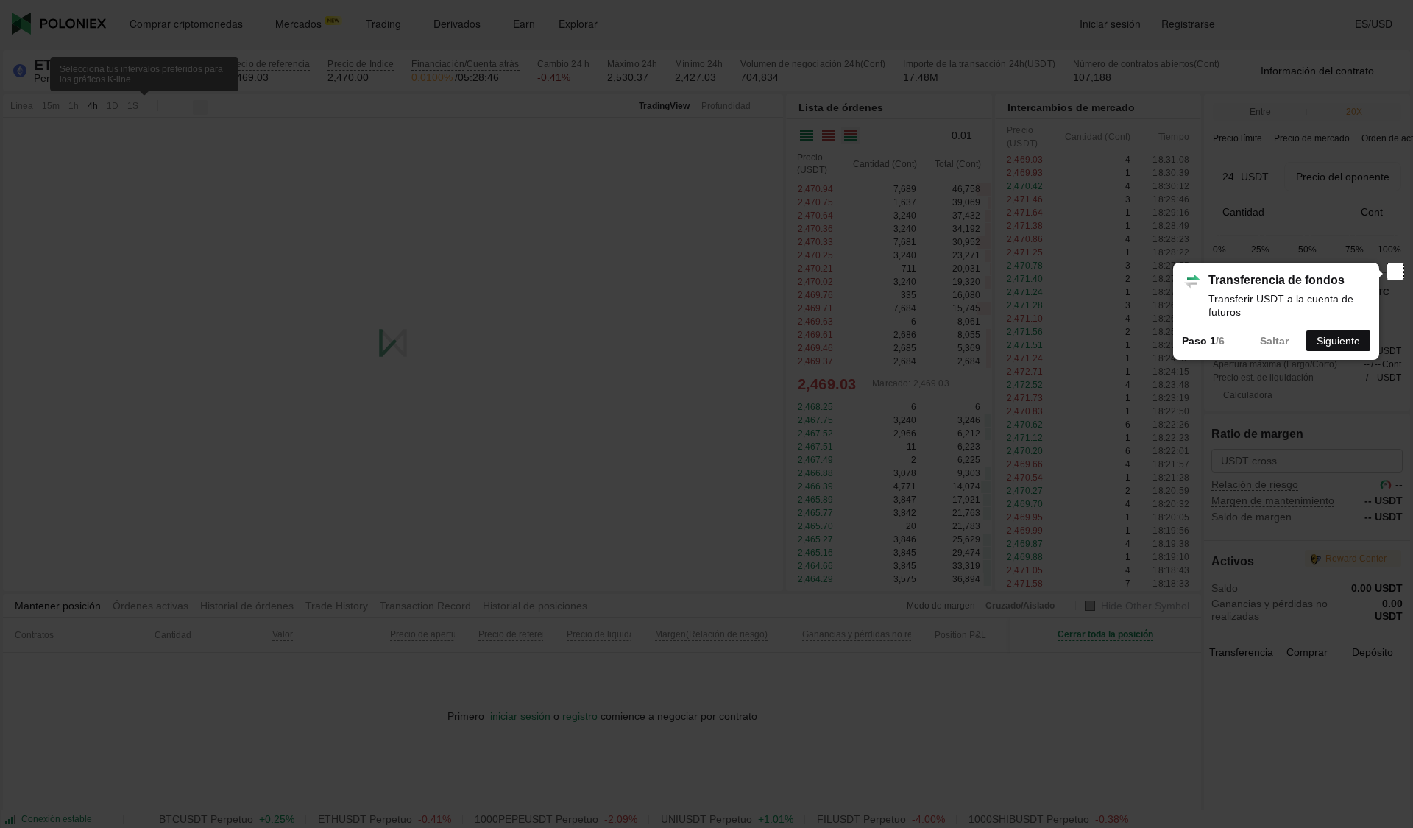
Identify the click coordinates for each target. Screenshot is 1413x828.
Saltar (1274, 341)
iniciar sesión (518, 716)
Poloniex (59, 24)
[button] (964, 135)
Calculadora (1247, 395)
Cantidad (1243, 212)
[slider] (1216, 236)
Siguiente (1338, 341)
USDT (1255, 176)
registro (580, 716)
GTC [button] (1380, 292)
